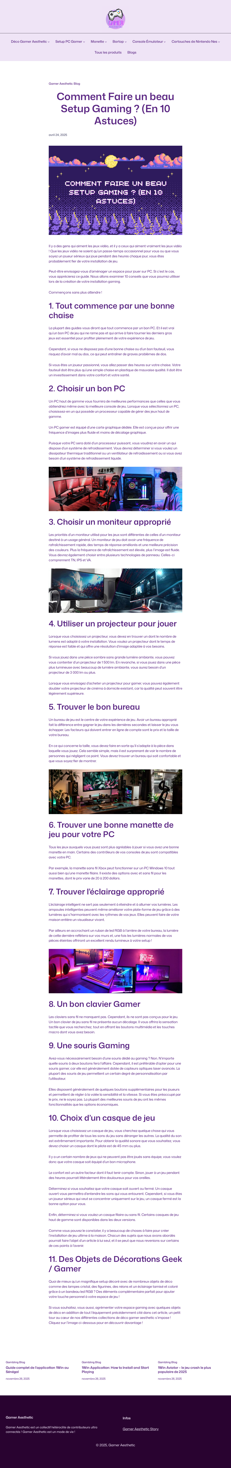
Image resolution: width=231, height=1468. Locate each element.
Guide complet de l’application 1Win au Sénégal (37, 1370)
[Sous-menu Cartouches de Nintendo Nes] (219, 42)
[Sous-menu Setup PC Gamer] (84, 42)
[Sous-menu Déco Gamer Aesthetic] (49, 42)
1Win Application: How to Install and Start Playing (115, 1370)
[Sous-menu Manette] (106, 42)
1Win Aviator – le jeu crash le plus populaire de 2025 (184, 1370)
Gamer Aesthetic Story (141, 1429)
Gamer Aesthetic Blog (64, 83)
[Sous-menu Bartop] (126, 42)
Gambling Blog (15, 1362)
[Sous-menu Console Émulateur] (165, 42)
